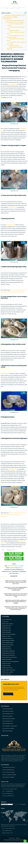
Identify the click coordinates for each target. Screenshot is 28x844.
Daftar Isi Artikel (6, 13)
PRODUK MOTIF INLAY (6, 649)
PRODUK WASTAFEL (6, 674)
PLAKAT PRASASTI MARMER (8, 772)
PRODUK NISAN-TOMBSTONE (8, 651)
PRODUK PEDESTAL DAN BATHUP (9, 657)
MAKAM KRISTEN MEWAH (7, 711)
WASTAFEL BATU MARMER (8, 728)
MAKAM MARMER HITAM (7, 723)
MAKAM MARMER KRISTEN (8, 713)
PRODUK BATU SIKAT (6, 630)
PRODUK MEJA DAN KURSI (7, 644)
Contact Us (8, 693)
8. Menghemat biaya (14, 45)
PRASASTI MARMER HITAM (8, 769)
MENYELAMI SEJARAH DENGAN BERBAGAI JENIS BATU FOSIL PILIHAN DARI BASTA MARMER (15, 602)
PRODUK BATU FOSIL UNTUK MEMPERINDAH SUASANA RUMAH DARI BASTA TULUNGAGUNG (15, 589)
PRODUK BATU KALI (6, 628)
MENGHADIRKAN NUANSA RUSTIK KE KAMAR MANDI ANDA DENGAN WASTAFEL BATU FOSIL (15, 595)
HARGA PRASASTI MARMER (8, 777)
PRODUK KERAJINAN (6, 632)
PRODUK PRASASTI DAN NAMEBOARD (10, 661)
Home (2, 7)
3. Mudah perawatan (14, 30)
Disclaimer (18, 838)
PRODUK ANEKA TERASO (7, 623)
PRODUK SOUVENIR (6, 663)
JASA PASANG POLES (6, 619)
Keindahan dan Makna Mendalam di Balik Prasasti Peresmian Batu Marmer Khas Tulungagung (13, 514)
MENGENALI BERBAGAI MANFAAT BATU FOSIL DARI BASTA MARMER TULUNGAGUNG (14, 17)
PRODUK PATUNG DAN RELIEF (8, 655)
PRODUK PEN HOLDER (7, 659)
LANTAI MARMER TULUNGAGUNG (9, 726)
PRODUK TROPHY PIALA (7, 667)
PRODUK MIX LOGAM (6, 646)
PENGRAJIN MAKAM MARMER (8, 718)
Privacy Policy (12, 838)
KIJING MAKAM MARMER (7, 716)
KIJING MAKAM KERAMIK (7, 731)
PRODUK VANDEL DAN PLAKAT (8, 670)
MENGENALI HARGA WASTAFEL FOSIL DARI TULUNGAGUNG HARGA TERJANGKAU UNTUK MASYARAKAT (16, 608)
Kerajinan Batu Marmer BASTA (18, 839)
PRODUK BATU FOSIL (8, 7)
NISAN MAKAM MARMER (7, 708)
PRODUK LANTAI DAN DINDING (8, 634)
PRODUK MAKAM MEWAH (7, 638)
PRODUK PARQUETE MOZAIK (8, 653)
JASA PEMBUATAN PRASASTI (8, 767)
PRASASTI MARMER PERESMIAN (9, 774)
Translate (23, 804)
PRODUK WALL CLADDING (7, 672)
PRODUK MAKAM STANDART (8, 640)
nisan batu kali (5, 621)
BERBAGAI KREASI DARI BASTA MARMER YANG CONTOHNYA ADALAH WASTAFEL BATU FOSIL (15, 582)
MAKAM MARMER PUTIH (7, 721)
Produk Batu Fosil (12, 207)
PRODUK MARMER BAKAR (7, 642)
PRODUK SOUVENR (6, 665)
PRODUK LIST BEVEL (6, 636)
